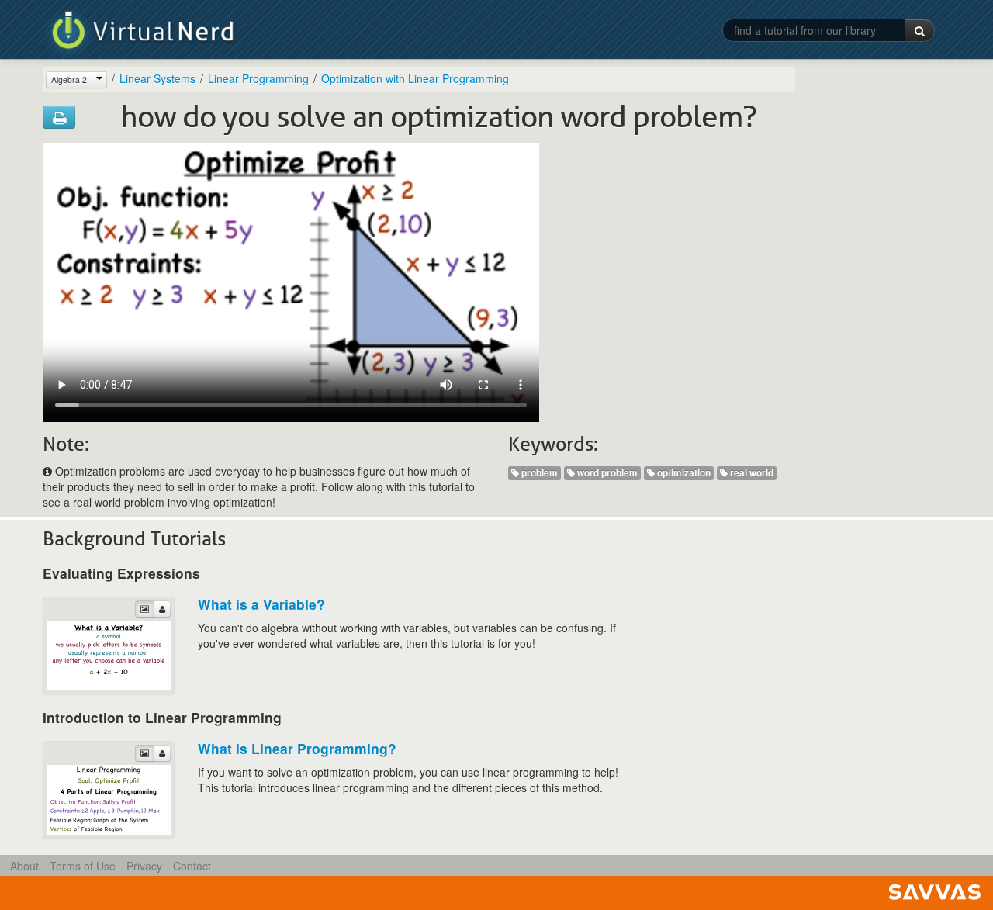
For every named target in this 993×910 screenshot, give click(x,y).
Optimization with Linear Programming (415, 78)
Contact (192, 866)
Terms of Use (83, 866)
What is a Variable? (261, 604)
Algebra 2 (69, 79)
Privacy (144, 866)
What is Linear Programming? (297, 748)
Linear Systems (157, 78)
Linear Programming (258, 78)
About (24, 866)
